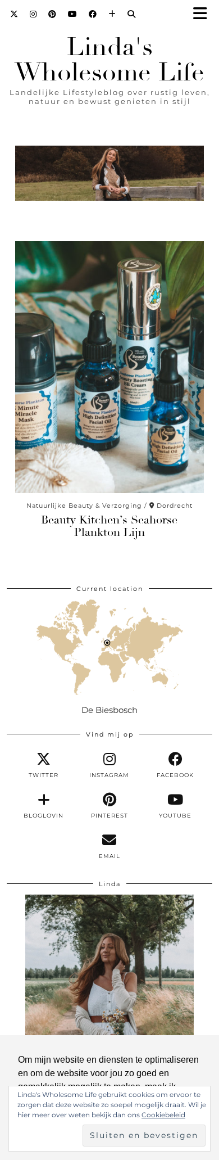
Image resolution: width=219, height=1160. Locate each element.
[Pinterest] (52, 14)
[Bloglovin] (112, 14)
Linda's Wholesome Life (109, 59)
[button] (203, 14)
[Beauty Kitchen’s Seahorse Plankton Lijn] (109, 367)
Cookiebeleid (163, 1115)
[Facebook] (93, 14)
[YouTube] (72, 14)
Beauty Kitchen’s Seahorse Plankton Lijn (109, 526)
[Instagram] (33, 14)
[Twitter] (14, 14)
